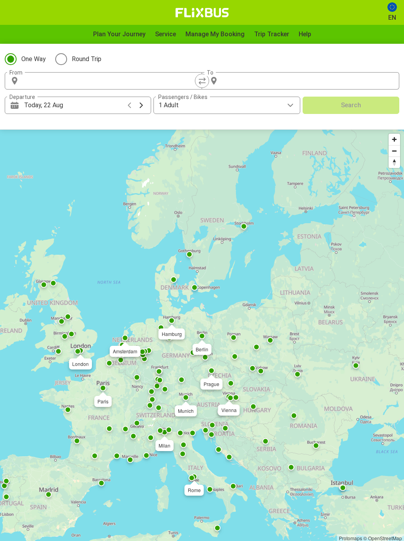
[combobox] (110, 81)
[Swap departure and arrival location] (202, 81)
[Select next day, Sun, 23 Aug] (141, 105)
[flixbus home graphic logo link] (202, 13)
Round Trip (86, 59)
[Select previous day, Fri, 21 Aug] (129, 105)
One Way (33, 59)
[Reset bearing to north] (394, 162)
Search (351, 105)
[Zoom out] (394, 151)
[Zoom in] (394, 139)
